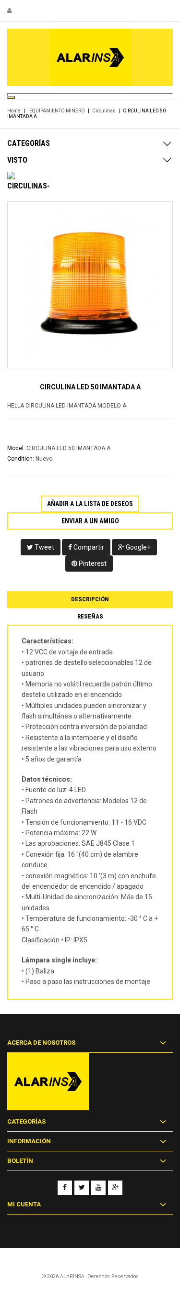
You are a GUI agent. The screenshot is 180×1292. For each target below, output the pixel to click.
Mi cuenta (24, 1204)
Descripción (90, 599)
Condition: (20, 458)
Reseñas (90, 616)
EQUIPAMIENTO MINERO (57, 110)
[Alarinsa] (90, 57)
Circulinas (104, 110)
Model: (16, 448)
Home (13, 110)
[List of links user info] (9, 10)
